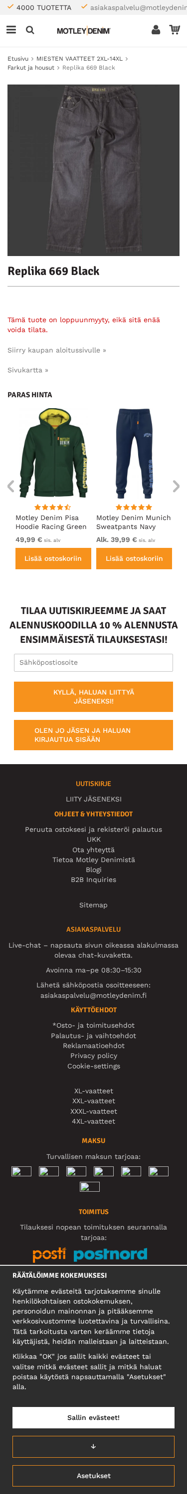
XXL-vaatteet (93, 1101)
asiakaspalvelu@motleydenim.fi (93, 995)
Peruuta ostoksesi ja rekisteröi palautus (93, 829)
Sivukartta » (27, 370)
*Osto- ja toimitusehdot (93, 1025)
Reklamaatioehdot (94, 1046)
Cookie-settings (93, 1066)
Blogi (94, 870)
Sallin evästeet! (93, 1417)
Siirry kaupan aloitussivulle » (56, 350)
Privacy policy (93, 1055)
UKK (94, 839)
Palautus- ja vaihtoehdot (93, 1036)
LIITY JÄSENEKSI (94, 799)
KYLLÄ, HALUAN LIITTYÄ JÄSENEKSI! (93, 696)
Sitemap (93, 905)
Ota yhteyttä (93, 850)
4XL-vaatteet (93, 1121)
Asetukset (94, 1476)
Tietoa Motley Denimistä (93, 860)
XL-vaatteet (93, 1091)
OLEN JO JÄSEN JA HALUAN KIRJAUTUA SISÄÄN (82, 734)
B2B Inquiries (93, 879)
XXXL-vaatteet (93, 1111)
